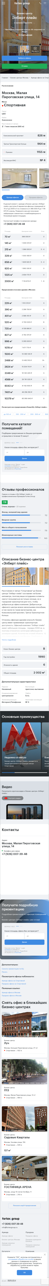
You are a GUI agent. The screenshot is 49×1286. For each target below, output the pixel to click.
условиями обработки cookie (21, 1259)
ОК (24, 1272)
